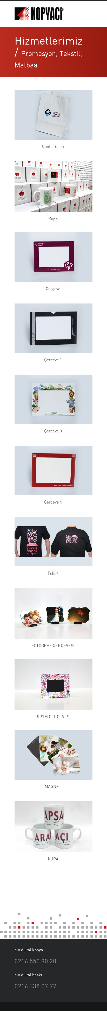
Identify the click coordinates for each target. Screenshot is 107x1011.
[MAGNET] (51, 755)
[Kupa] (51, 187)
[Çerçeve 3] (51, 399)
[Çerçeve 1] (51, 328)
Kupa (53, 218)
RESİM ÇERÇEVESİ (53, 716)
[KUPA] (51, 827)
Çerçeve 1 (53, 359)
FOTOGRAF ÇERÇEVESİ (53, 645)
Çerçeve (53, 288)
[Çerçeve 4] (51, 470)
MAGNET (53, 786)
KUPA (53, 858)
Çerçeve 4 (53, 502)
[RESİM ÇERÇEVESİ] (51, 684)
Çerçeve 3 (53, 430)
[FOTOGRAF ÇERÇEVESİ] (51, 613)
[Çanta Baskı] (51, 115)
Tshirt (53, 573)
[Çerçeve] (51, 257)
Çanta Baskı (53, 146)
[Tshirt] (51, 541)
